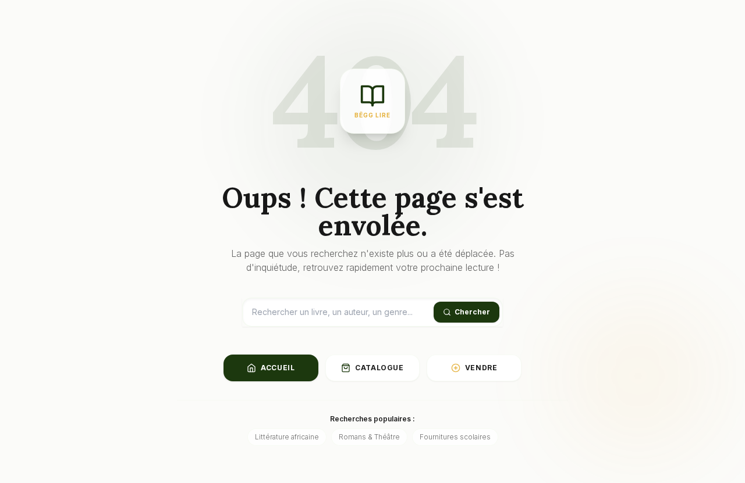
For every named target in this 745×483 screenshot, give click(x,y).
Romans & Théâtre (369, 436)
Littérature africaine (287, 436)
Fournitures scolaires (455, 436)
